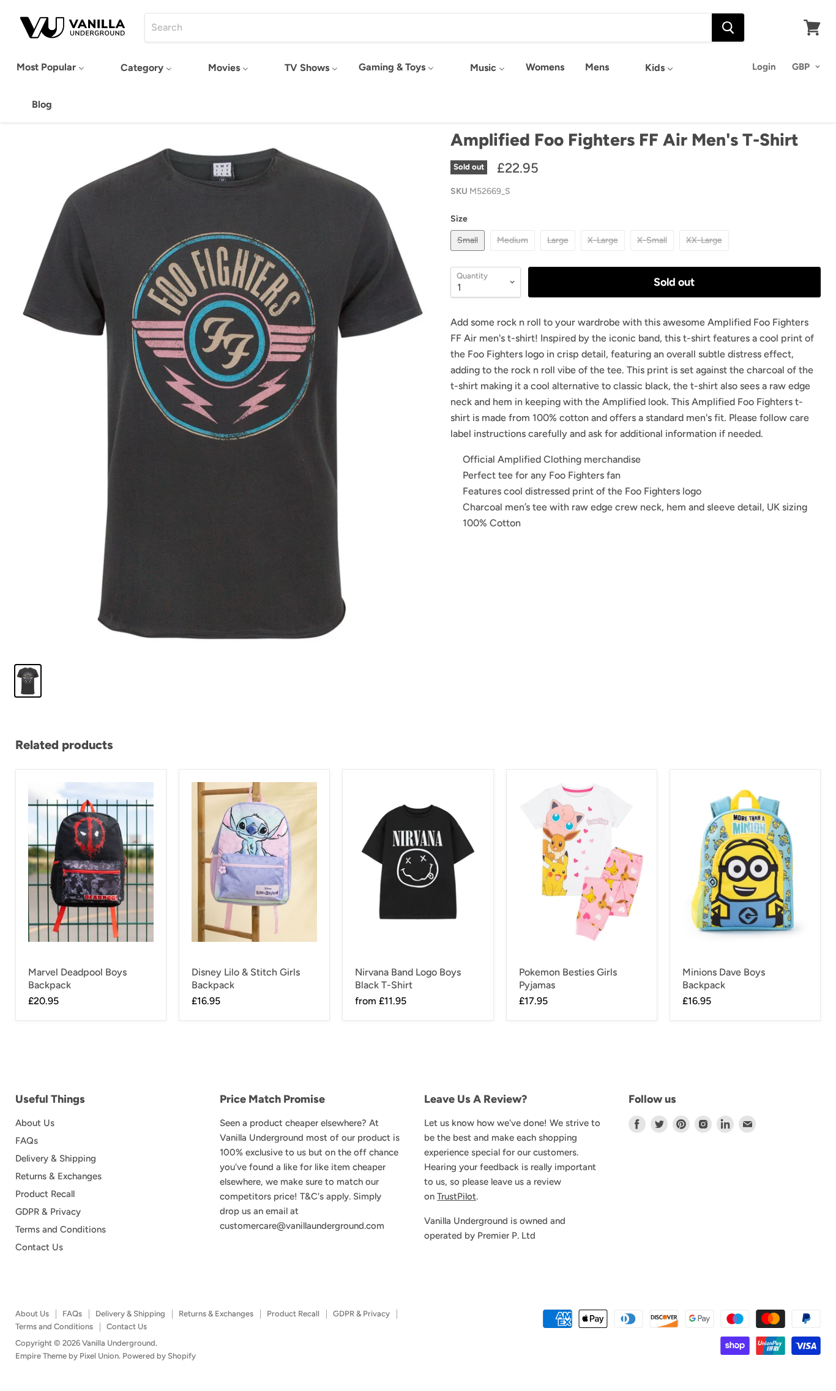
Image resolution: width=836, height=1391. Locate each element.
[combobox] (428, 27)
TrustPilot (456, 1196)
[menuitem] (50, 67)
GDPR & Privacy (48, 1211)
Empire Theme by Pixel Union (67, 1355)
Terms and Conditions (60, 1229)
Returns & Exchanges (58, 1176)
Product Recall (45, 1193)
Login (764, 66)
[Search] (728, 27)
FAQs (26, 1140)
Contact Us (39, 1247)
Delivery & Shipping (55, 1158)
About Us (34, 1122)
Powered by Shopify (159, 1355)
